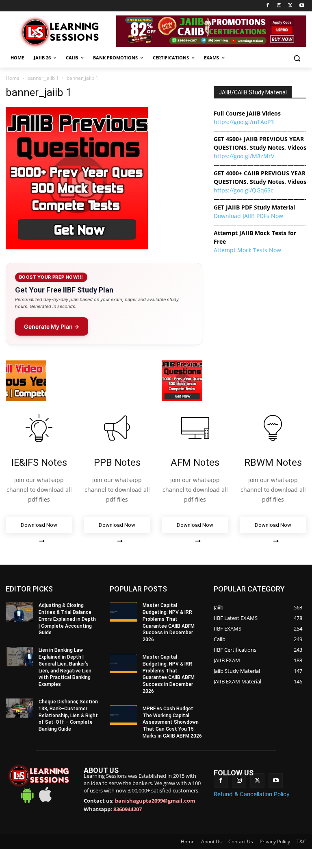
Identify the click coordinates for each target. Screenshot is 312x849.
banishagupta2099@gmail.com (155, 800)
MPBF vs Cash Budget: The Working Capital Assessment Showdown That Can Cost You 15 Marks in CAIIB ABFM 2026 (172, 722)
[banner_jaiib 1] (77, 247)
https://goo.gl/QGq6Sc (243, 190)
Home (13, 77)
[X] (290, 6)
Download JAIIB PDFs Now (248, 216)
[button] (296, 58)
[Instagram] (279, 6)
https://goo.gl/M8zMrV (244, 156)
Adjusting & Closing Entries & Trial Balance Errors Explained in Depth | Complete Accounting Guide (67, 618)
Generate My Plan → (51, 326)
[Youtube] (301, 6)
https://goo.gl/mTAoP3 (244, 122)
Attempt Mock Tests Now (247, 250)
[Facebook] (268, 6)
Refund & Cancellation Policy (252, 793)
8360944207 (127, 809)
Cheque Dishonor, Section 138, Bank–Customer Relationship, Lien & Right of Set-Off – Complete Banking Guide (68, 715)
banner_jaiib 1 (43, 77)
